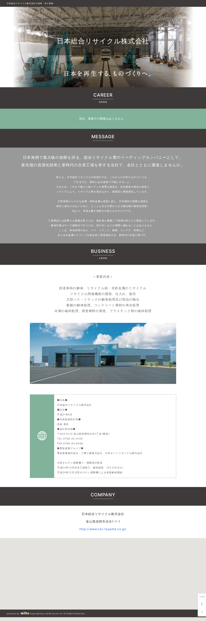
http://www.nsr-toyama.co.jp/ (103, 529)
